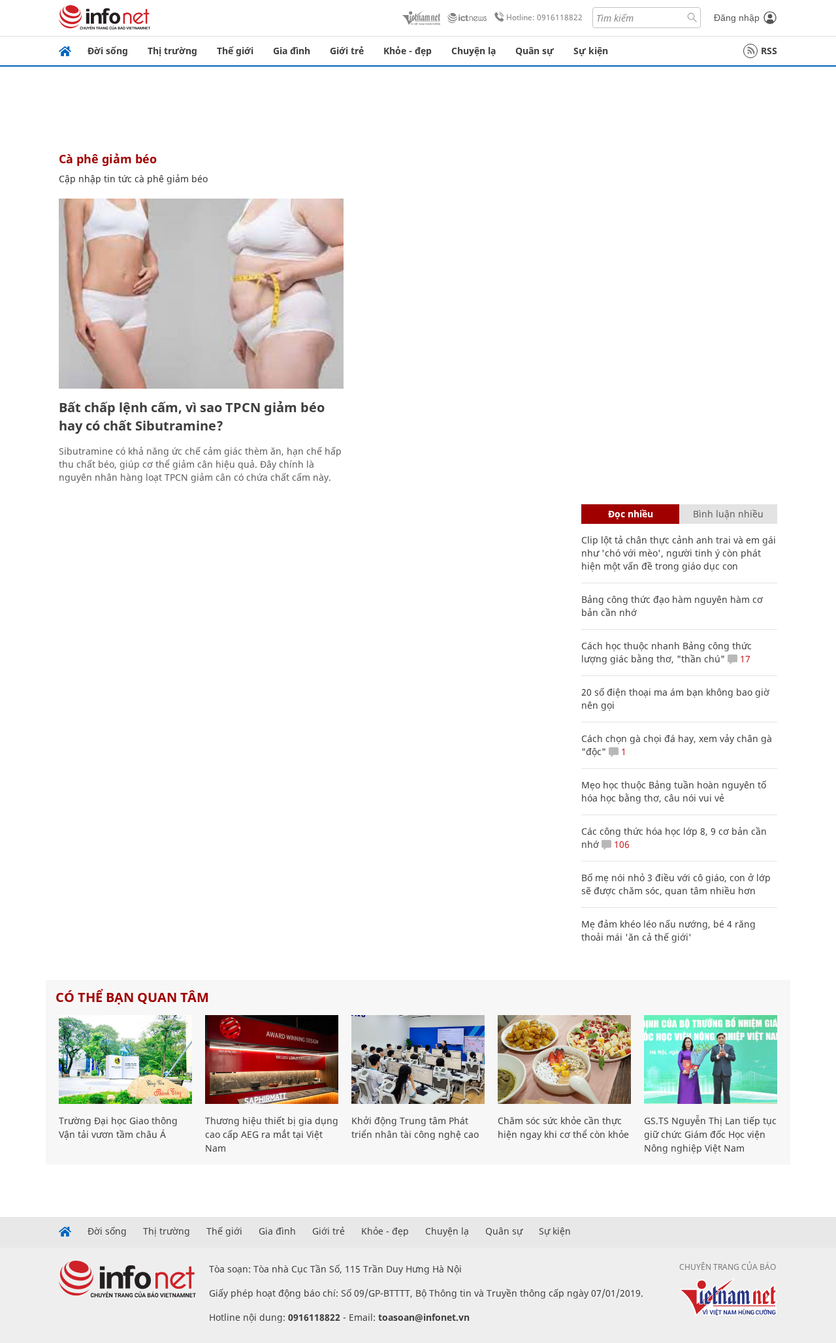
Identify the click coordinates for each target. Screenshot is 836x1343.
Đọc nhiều (630, 514)
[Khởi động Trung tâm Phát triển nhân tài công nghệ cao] (418, 1059)
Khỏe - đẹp (407, 50)
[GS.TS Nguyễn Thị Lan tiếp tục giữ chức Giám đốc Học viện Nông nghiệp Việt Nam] (710, 1059)
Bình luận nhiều (728, 514)
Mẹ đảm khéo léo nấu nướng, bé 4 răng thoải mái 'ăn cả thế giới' (668, 930)
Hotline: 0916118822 (544, 17)
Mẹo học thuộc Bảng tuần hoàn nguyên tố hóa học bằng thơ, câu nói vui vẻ (673, 791)
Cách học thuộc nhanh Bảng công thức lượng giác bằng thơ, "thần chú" (666, 652)
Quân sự (534, 50)
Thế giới (235, 50)
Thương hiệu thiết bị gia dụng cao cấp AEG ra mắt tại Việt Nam (271, 1134)
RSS (769, 50)
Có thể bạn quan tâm (132, 997)
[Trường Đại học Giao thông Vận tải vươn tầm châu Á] (125, 1059)
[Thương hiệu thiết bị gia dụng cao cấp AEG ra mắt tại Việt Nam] (271, 1059)
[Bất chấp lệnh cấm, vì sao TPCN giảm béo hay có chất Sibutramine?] (201, 294)
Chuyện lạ (473, 50)
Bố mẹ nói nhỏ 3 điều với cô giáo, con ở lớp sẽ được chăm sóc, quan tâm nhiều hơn (676, 884)
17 (743, 659)
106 (620, 844)
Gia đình (291, 50)
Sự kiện (590, 50)
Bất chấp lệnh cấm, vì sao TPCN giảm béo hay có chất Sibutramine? (192, 416)
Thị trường (172, 50)
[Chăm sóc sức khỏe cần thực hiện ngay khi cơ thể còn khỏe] (564, 1059)
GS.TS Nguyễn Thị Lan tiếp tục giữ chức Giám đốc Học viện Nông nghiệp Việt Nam (710, 1134)
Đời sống (108, 50)
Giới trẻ (347, 50)
